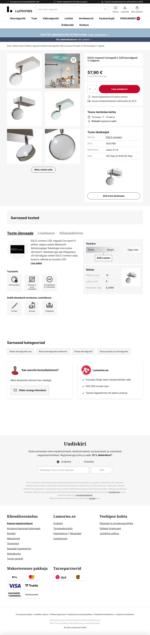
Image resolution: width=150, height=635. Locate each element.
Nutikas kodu (18, 46)
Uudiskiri (58, 523)
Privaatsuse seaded (24, 614)
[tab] (20, 233)
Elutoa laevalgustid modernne (53, 351)
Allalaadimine (71, 233)
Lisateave (46, 233)
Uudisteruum (60, 538)
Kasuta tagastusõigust (20, 523)
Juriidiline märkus (109, 533)
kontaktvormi (114, 492)
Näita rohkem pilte (43, 169)
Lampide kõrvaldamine (125, 614)
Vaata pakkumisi (97, 34)
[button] (24, 108)
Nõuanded (75, 533)
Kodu (9, 46)
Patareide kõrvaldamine (104, 614)
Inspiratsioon (60, 533)
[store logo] (19, 9)
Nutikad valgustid (32, 46)
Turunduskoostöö (63, 528)
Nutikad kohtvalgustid (50, 46)
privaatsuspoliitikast (84, 495)
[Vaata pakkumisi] (75, 35)
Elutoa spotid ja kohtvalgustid (114, 351)
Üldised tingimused (110, 528)
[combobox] (72, 9)
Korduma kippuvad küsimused (23, 528)
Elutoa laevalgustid (83, 351)
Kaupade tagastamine (19, 548)
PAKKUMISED (128, 18)
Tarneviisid (13, 543)
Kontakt (11, 533)
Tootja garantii (15, 558)
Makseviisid (13, 538)
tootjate (92, 498)
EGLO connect (114, 137)
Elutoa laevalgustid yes (20, 351)
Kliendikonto (14, 553)
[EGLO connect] (17, 249)
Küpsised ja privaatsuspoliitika (116, 523)
